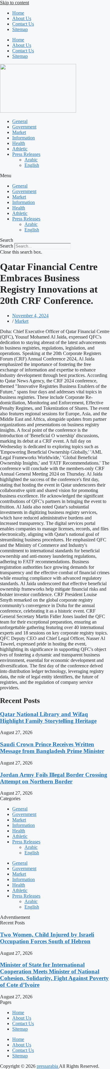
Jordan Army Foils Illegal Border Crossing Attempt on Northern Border (53, 778)
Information (23, 137)
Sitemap (20, 29)
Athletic (20, 148)
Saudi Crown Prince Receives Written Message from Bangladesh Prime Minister (52, 747)
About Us (21, 18)
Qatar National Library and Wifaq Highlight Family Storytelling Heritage (48, 717)
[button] (55, 175)
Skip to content (14, 2)
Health (18, 143)
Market (19, 132)
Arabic (31, 159)
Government (24, 126)
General (20, 121)
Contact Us (23, 23)
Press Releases (26, 154)
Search (6, 245)
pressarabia (48, 1066)
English (31, 165)
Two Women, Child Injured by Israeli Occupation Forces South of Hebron (47, 937)
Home (18, 13)
